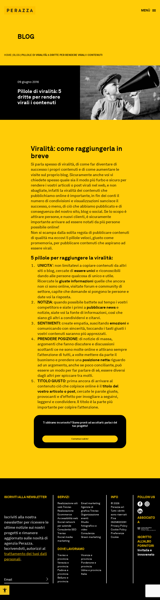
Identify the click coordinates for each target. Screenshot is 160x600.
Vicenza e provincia (86, 557)
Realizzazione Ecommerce (66, 512)
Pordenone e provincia (88, 564)
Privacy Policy (119, 525)
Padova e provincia (63, 572)
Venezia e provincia (63, 564)
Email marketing (90, 503)
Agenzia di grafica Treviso (90, 509)
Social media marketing (65, 539)
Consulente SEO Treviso (67, 531)
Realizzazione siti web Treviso (68, 505)
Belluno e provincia (63, 579)
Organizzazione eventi (90, 516)
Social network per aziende (66, 524)
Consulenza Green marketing (91, 535)
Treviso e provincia (63, 557)
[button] (4, 590)
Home (7, 55)
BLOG (16, 55)
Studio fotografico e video (89, 526)
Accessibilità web (68, 518)
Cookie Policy (118, 529)
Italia (84, 573)
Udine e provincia (91, 570)
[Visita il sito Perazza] (19, 8)
